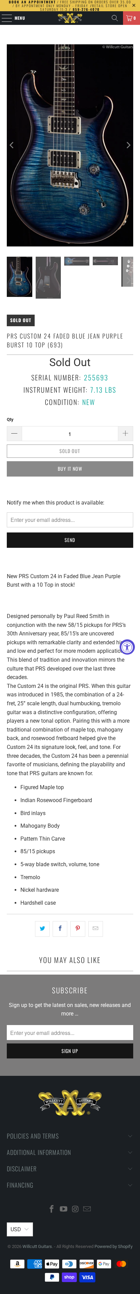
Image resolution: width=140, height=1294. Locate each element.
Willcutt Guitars (37, 1246)
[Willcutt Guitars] (70, 18)
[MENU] (3, 18)
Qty (10, 419)
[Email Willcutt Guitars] (87, 1209)
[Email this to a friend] (95, 929)
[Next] (128, 145)
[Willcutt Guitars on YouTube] (64, 1209)
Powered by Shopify (113, 1246)
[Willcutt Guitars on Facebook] (52, 1209)
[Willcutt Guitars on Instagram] (75, 1209)
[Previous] (11, 145)
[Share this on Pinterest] (77, 929)
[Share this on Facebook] (60, 929)
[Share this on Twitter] (42, 929)
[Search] (114, 18)
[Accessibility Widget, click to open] (127, 647)
